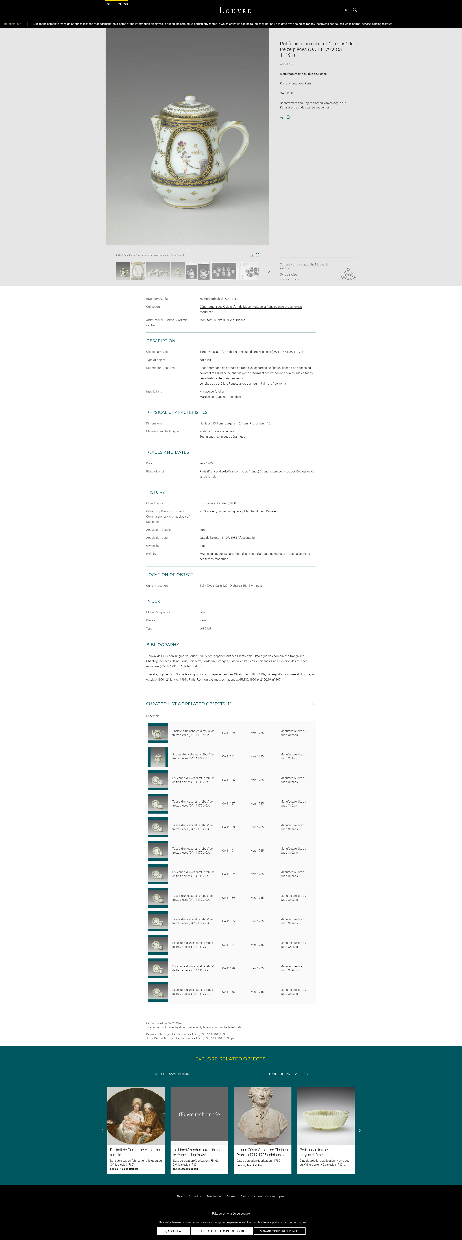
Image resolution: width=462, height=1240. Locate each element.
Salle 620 (288, 274)
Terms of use (214, 1196)
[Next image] (262, 271)
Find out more (297, 1222)
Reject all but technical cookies (222, 1231)
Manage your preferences (280, 1231)
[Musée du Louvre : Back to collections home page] (235, 10)
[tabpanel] (231, 1130)
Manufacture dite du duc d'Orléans (303, 74)
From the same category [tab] (288, 1074)
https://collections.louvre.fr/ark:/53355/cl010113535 (193, 1034)
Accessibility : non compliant (270, 1196)
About (180, 1196)
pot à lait (205, 628)
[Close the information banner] (455, 24)
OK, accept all (173, 1231)
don (202, 612)
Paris (203, 620)
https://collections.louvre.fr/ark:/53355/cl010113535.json (200, 1038)
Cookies (230, 1196)
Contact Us (195, 1196)
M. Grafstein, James (213, 511)
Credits (245, 1196)
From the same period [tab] (171, 1074)
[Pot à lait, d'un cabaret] (123, 271)
